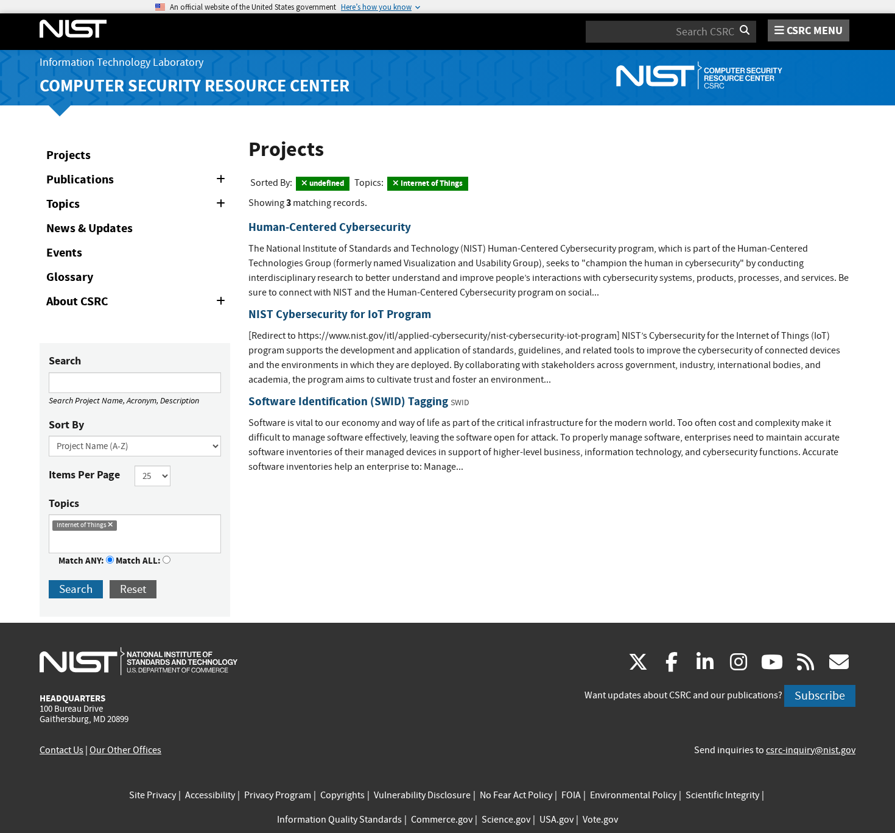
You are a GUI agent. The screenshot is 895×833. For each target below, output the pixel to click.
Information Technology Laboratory (121, 62)
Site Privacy (152, 795)
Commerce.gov (441, 820)
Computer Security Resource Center (194, 85)
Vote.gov (600, 820)
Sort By (66, 424)
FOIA (571, 795)
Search (65, 360)
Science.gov (506, 820)
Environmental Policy (633, 795)
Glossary (69, 277)
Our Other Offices (125, 750)
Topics (138, 206)
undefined (325, 183)
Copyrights (342, 795)
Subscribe (820, 695)
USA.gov (556, 820)
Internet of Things (431, 183)
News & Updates (89, 228)
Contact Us (61, 750)
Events (64, 252)
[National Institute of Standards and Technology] (138, 660)
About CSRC (138, 303)
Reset (133, 589)
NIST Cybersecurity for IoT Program (339, 314)
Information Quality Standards (339, 820)
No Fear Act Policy (516, 795)
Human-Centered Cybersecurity (329, 227)
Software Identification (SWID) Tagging (348, 401)
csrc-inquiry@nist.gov (810, 750)
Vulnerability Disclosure (422, 795)
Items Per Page (84, 474)
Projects (68, 155)
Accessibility (210, 795)
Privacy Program (277, 795)
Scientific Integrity (722, 795)
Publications (138, 181)
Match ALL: (139, 561)
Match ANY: (82, 561)
